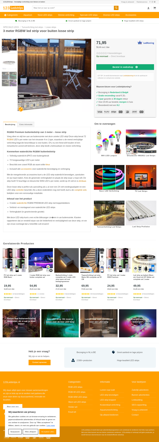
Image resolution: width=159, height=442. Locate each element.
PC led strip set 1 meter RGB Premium (116, 276)
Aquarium (27, 15)
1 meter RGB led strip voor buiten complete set (40, 276)
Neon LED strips (45, 15)
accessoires (26, 169)
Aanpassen (15, 432)
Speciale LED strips (89, 15)
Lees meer (50, 425)
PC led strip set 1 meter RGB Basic (13, 276)
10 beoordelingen (148, 294)
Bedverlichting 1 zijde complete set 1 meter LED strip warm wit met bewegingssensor (65, 278)
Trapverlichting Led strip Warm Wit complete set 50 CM (91, 277)
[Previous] (22, 75)
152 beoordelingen (96, 294)
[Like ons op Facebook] (150, 2)
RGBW (10, 139)
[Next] (86, 75)
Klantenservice (142, 2)
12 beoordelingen (18, 294)
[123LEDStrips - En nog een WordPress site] (15, 7)
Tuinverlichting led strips (32, 27)
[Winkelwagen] (154, 8)
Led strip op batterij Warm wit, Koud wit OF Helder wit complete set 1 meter (143, 277)
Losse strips (51, 27)
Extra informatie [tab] (26, 124)
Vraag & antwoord (127, 2)
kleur (48, 165)
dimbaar (82, 181)
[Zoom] (20, 109)
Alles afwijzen (30, 432)
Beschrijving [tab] (10, 124)
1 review (41, 294)
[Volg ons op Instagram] (152, 2)
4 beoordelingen (70, 294)
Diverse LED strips (111, 15)
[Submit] (116, 8)
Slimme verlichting (66, 15)
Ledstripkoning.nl (129, 76)
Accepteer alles (47, 432)
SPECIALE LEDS (11, 27)
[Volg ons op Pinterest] (154, 2)
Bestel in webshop (123, 67)
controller (20, 190)
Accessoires (130, 15)
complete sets (80, 190)
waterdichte (22, 203)
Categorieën (12, 15)
